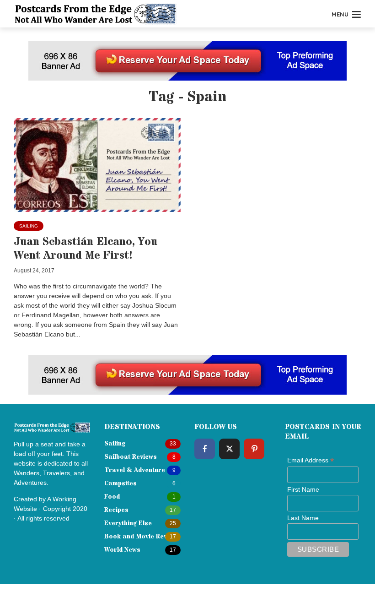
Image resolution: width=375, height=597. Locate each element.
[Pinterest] (254, 449)
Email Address (310, 460)
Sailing (28, 225)
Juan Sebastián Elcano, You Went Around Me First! (85, 249)
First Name (303, 489)
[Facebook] (204, 449)
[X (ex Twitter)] (229, 449)
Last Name (303, 517)
